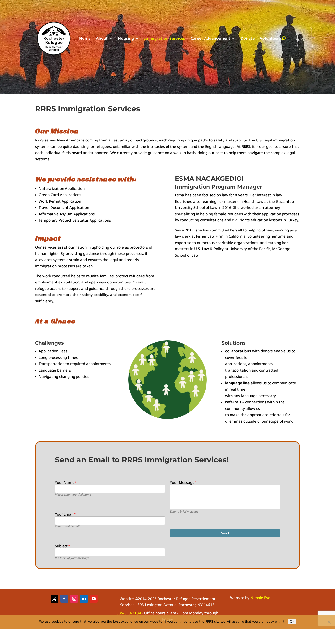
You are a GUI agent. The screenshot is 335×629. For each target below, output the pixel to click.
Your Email (65, 514)
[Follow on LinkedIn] (84, 599)
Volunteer (269, 38)
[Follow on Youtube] (94, 599)
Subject (62, 546)
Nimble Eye (260, 597)
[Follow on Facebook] (64, 599)
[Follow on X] (54, 599)
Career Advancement (210, 38)
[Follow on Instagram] (74, 599)
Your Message (183, 482)
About (102, 38)
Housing (126, 38)
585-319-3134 (128, 612)
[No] (328, 622)
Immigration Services (164, 38)
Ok (292, 621)
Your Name (66, 482)
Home (84, 38)
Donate (248, 38)
